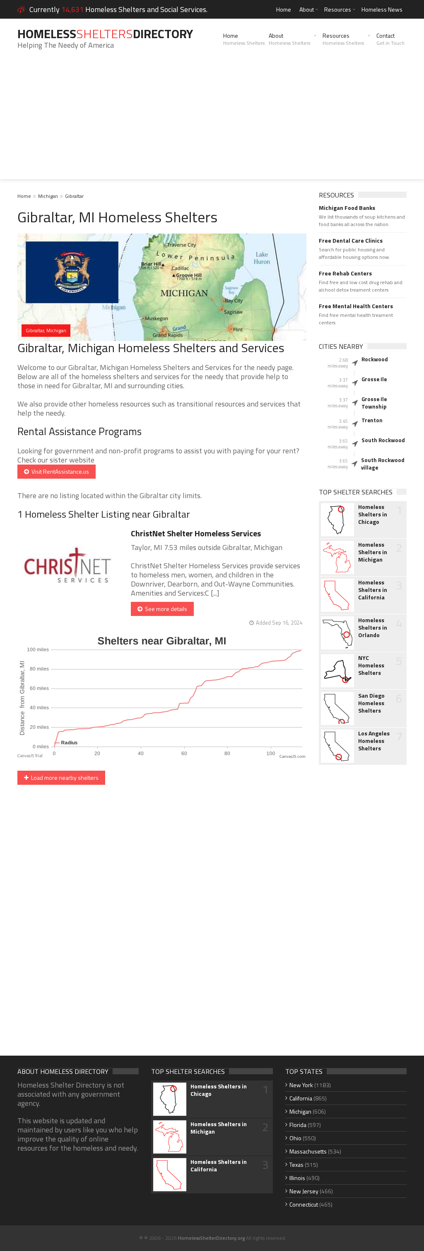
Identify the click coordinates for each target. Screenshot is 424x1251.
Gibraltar (74, 196)
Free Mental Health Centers (356, 306)
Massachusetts (308, 1151)
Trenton (372, 420)
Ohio (295, 1138)
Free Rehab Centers (345, 273)
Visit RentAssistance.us (59, 471)
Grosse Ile (374, 379)
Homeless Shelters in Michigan (372, 552)
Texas (296, 1164)
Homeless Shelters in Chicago (372, 514)
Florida (297, 1124)
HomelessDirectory (105, 33)
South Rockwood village (383, 463)
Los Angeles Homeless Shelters (374, 741)
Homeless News (381, 9)
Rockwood (374, 359)
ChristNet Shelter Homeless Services (196, 533)
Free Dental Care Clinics (351, 240)
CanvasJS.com (292, 756)
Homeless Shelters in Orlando (372, 627)
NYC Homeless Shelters (371, 665)
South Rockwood (383, 440)
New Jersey (303, 1191)
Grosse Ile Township (374, 402)
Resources (337, 9)
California (300, 1098)
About (306, 9)
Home (283, 9)
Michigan (48, 196)
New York (301, 1085)
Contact (390, 39)
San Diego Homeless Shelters (371, 703)
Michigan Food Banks (347, 208)
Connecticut (303, 1204)
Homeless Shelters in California (372, 590)
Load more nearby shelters (64, 777)
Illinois (297, 1177)
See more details (164, 608)
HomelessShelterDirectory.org (211, 1238)
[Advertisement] (212, 121)
